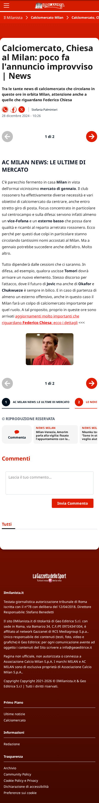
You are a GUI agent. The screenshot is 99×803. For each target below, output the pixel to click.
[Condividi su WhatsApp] (5, 109)
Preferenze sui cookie (20, 793)
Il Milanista (13, 17)
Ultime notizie (14, 714)
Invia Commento (72, 503)
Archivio (10, 768)
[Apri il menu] (6, 5)
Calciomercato (15, 720)
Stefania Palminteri (44, 109)
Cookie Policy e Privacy (21, 780)
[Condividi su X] (21, 109)
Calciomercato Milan (47, 17)
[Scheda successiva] (91, 136)
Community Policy (17, 774)
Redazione (12, 744)
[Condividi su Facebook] (13, 109)
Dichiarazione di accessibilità (26, 786)
